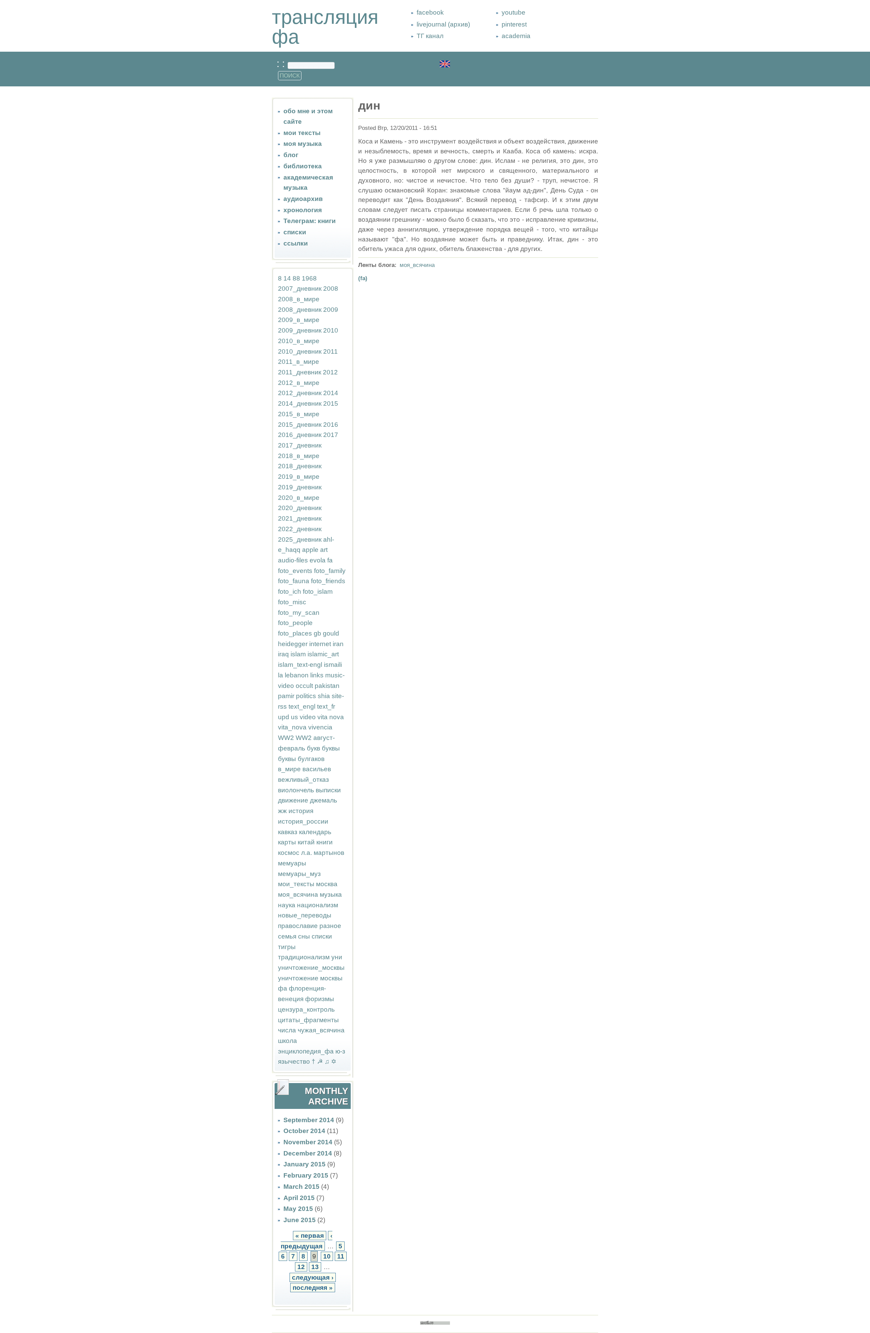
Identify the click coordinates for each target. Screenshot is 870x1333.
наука (286, 905)
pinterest (514, 24)
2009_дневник (299, 330)
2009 (330, 309)
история (301, 810)
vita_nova (292, 727)
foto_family (330, 570)
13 (315, 1266)
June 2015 (299, 1220)
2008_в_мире (298, 299)
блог (290, 154)
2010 (330, 330)
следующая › (312, 1277)
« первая (309, 1235)
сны (304, 936)
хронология (302, 210)
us (294, 717)
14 (287, 278)
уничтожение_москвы (311, 967)
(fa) (362, 278)
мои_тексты (296, 884)
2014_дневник (299, 403)
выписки (328, 790)
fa (330, 560)
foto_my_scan (298, 612)
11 (340, 1256)
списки (294, 232)
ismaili (333, 664)
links (317, 675)
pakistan (327, 685)
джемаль (323, 800)
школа (287, 1040)
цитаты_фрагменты (308, 1020)
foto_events (295, 570)
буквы (331, 748)
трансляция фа (325, 27)
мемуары (292, 863)
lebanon (297, 675)
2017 (330, 434)
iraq (283, 654)
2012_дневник (299, 392)
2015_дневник (299, 424)
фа (282, 988)
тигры (287, 946)
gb (317, 633)
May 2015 (298, 1208)
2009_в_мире (298, 319)
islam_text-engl (300, 664)
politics (306, 695)
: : (282, 63)
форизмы (319, 998)
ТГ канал (430, 35)
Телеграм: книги (309, 220)
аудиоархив (303, 198)
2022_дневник (299, 529)
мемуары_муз (299, 873)
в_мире (289, 769)
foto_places (295, 633)
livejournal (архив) (443, 24)
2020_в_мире (298, 497)
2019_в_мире (298, 476)
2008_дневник (299, 309)
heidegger (293, 643)
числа (287, 1030)
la (280, 675)
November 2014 (307, 1142)
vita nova (330, 717)
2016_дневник (299, 434)
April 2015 (299, 1197)
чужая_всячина (321, 1030)
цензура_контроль (306, 1009)
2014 (330, 392)
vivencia (320, 727)
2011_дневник (299, 372)
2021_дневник (299, 518)
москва (326, 884)
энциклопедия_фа (306, 1051)
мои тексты (301, 132)
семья (287, 936)
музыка (331, 894)
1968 (309, 278)
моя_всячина (298, 894)
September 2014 (308, 1120)
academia (516, 35)
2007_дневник (299, 288)
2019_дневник (299, 487)
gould (331, 633)
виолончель (296, 790)
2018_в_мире (298, 455)
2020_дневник (299, 507)
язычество (294, 1061)
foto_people (295, 622)
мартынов (329, 852)
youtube (513, 12)
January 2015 (304, 1164)
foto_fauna (293, 581)
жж (282, 810)
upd (283, 717)
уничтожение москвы (310, 978)
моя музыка (302, 143)
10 (327, 1256)
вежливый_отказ (303, 779)
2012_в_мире (298, 382)
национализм (317, 905)
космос (288, 852)
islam (298, 654)
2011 (330, 351)
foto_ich (289, 591)
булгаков (311, 758)
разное (330, 925)
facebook (430, 12)
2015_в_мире (298, 414)
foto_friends (328, 581)
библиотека (302, 166)
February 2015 (305, 1175)
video (308, 717)
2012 (330, 372)
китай (306, 842)
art (324, 549)
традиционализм (304, 957)
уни (336, 957)
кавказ (287, 832)
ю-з (340, 1051)
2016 (330, 424)
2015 (330, 403)
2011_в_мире (298, 361)
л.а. (306, 852)
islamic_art (323, 654)
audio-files (293, 560)
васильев (316, 769)
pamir (286, 695)
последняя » (313, 1287)
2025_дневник (299, 539)
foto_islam (318, 591)
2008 (330, 288)
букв (313, 748)
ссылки (295, 243)
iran (338, 643)
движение (293, 800)
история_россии (303, 821)
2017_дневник (299, 445)
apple (310, 549)
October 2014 (304, 1130)
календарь (315, 832)
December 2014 (307, 1153)
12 (301, 1266)
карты (287, 842)
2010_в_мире (298, 340)
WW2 (286, 737)
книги (324, 842)
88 (296, 278)
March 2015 (301, 1186)
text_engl (302, 706)
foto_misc (292, 602)
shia (324, 695)
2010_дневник (299, 351)
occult (304, 685)
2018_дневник (299, 466)
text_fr (326, 706)
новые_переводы (304, 915)
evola (318, 560)
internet (320, 643)
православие (298, 925)
